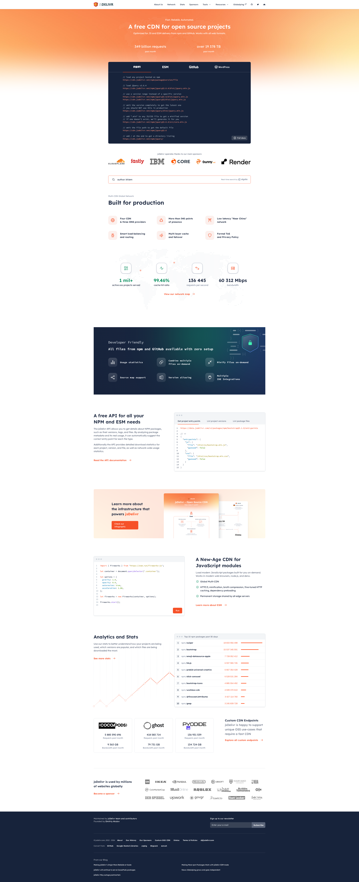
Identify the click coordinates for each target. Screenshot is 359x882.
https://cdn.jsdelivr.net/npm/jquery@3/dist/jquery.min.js (154, 99)
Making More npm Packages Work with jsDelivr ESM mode (205, 865)
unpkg (144, 846)
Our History (131, 840)
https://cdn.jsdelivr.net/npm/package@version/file (150, 80)
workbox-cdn (190, 690)
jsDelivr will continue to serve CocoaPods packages (114, 870)
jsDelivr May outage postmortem (107, 875)
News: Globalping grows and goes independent (201, 870)
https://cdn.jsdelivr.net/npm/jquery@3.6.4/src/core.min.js (155, 122)
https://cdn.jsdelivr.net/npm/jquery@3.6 (145, 130)
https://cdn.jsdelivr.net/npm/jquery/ (143, 139)
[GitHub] (252, 4)
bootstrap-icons (191, 683)
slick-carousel (190, 676)
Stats (182, 4)
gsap (186, 703)
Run (177, 610)
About (120, 840)
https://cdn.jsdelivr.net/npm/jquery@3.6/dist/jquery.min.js (155, 96)
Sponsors (193, 4)
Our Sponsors (145, 840)
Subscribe (259, 825)
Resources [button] (220, 4)
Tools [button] (205, 4)
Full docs (241, 138)
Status (176, 840)
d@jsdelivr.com (207, 840)
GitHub (110, 846)
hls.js (186, 663)
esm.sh (164, 846)
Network (171, 4)
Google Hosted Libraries (127, 846)
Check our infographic (120, 525)
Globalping (238, 4)
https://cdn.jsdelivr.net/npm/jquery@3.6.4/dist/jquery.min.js (156, 88)
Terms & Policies (190, 840)
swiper (187, 643)
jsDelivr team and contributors (122, 818)
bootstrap (188, 649)
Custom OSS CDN (162, 840)
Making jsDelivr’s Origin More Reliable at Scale (112, 865)
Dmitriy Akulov (112, 821)
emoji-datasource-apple (195, 656)
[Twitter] (258, 4)
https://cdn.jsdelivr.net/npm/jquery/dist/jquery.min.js (153, 110)
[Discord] (264, 4)
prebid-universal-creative (196, 670)
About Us (158, 4)
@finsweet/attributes (194, 696)
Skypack (154, 846)
